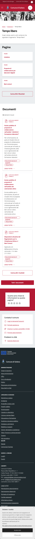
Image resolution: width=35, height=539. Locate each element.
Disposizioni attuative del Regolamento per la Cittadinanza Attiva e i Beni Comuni (12, 240)
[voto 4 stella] (17, 303)
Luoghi (3, 456)
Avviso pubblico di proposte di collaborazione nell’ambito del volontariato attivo (10, 184)
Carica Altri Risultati (17, 94)
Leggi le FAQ (5, 486)
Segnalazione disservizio (8, 491)
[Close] (33, 507)
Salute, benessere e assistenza (10, 430)
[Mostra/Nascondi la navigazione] (2, 8)
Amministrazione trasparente (9, 503)
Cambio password (6, 497)
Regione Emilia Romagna (8, 1)
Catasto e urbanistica (7, 412)
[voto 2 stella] (11, 303)
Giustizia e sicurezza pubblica (9, 421)
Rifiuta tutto (17, 535)
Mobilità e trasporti (6, 427)
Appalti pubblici (5, 406)
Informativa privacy (7, 500)
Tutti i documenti (17, 282)
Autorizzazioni (5, 409)
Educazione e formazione (8, 418)
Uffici (2, 376)
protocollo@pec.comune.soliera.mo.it (15, 477)
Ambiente (4, 401)
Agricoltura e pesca (6, 398)
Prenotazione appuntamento (9, 488)
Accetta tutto (17, 530)
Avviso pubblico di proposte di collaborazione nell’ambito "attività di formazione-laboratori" (11, 129)
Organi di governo (6, 371)
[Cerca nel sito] (30, 8)
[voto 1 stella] (9, 303)
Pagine (6, 54)
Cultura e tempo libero (7, 415)
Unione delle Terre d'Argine (22, 1)
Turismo (3, 435)
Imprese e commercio (7, 424)
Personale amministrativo (8, 385)
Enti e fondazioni (6, 379)
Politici (3, 382)
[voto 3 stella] (14, 303)
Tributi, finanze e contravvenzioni (11, 433)
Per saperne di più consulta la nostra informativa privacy (17, 526)
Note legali (4, 506)
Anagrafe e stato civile (7, 404)
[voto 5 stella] (19, 303)
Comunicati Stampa (7, 447)
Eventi (3, 459)
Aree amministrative (7, 373)
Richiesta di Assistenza (8, 494)
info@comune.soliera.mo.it (13, 479)
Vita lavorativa (5, 438)
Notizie (3, 444)
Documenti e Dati (6, 388)
